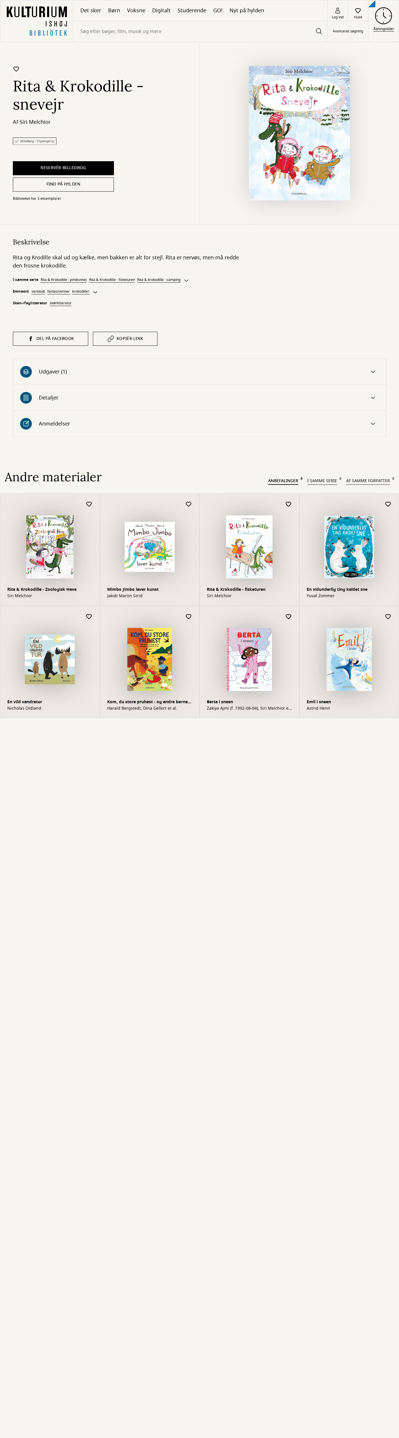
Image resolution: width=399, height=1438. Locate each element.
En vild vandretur (24, 702)
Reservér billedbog (63, 168)
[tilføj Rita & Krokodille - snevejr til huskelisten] (16, 68)
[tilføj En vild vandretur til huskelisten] (89, 617)
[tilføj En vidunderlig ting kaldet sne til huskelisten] (388, 504)
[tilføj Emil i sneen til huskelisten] (388, 617)
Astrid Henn (318, 708)
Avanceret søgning (348, 31)
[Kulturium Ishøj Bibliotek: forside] (36, 21)
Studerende (192, 10)
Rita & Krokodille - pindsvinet (64, 279)
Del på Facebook (55, 339)
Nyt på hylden (247, 10)
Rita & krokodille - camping (159, 279)
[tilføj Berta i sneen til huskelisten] (288, 617)
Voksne (136, 10)
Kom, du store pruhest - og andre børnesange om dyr (148, 702)
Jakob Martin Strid (125, 596)
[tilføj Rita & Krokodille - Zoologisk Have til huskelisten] (89, 504)
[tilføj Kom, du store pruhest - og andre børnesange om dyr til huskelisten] (188, 617)
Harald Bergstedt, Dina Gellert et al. (142, 708)
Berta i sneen (220, 702)
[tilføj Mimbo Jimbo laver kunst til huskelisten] (188, 504)
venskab (38, 291)
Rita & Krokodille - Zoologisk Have (42, 589)
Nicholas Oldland (24, 708)
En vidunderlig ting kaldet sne (337, 589)
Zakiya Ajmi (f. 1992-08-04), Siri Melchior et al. (248, 708)
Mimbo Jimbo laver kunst (133, 589)
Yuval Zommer (321, 596)
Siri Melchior (35, 122)
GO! (218, 10)
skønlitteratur (61, 303)
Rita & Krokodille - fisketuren (112, 279)
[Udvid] (186, 280)
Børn (114, 10)
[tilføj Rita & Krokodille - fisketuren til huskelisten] (288, 504)
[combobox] (200, 31)
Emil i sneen (319, 702)
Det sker (90, 10)
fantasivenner (58, 291)
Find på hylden (63, 184)
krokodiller (80, 291)
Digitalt (161, 10)
